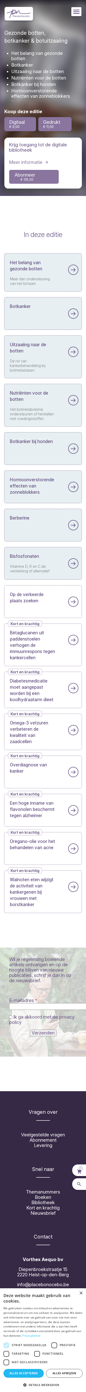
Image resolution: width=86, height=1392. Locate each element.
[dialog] (43, 1340)
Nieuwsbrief (43, 1213)
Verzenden (43, 1033)
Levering (43, 1145)
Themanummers (43, 1192)
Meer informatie (25, 162)
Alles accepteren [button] (23, 1373)
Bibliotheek (43, 1202)
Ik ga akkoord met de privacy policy (42, 1019)
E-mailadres (21, 1000)
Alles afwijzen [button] (64, 1373)
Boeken (43, 1197)
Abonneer (25, 176)
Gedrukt (51, 124)
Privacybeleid (31, 1336)
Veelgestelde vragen (43, 1135)
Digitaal (17, 124)
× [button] (81, 1293)
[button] (43, 1385)
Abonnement (43, 1140)
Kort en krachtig (43, 1208)
